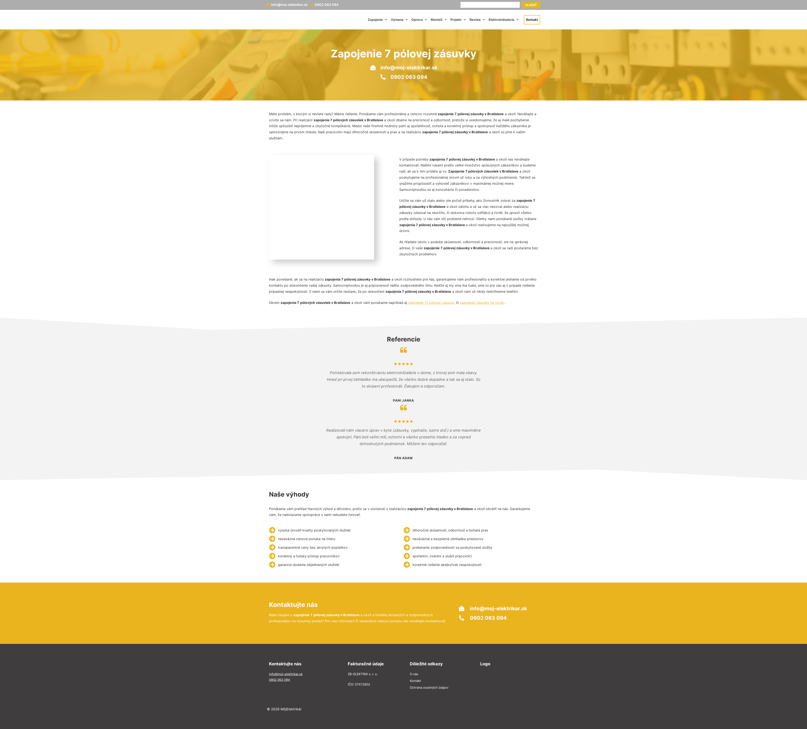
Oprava (417, 20)
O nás (414, 674)
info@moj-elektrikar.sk (289, 5)
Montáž (436, 20)
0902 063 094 (326, 5)
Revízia (475, 20)
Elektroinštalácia (501, 20)
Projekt (456, 20)
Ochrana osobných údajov (429, 687)
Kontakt (532, 20)
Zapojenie (375, 20)
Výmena (397, 20)
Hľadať (531, 5)
